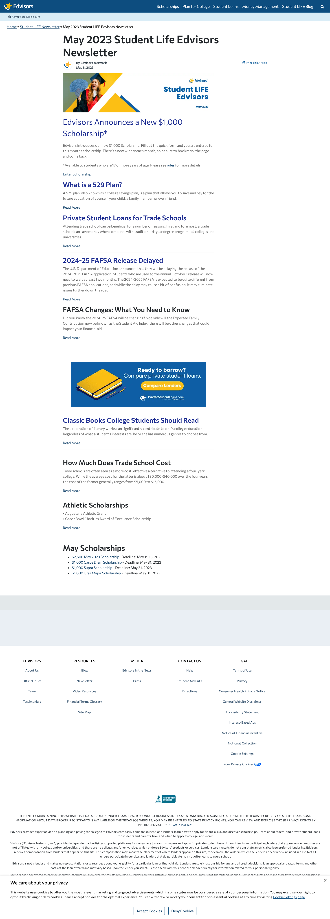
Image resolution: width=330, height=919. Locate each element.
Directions (189, 691)
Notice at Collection (242, 743)
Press (137, 681)
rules (170, 165)
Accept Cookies (149, 911)
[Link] (165, 798)
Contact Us (189, 661)
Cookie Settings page (289, 897)
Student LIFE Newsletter (39, 26)
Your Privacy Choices (238, 764)
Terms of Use (242, 670)
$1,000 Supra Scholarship (92, 567)
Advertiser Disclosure (25, 16)
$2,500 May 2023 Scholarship (95, 557)
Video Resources (84, 691)
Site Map (84, 712)
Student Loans (226, 6)
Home (12, 26)
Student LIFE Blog (297, 6)
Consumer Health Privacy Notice (242, 691)
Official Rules (31, 681)
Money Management (260, 6)
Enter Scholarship (77, 174)
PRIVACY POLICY (180, 825)
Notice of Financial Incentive (242, 733)
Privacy (242, 681)
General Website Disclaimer (242, 701)
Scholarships (168, 6)
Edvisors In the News (137, 670)
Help (189, 670)
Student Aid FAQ (190, 681)
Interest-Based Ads (242, 722)
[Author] (67, 64)
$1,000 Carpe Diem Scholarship (97, 562)
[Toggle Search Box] (322, 6)
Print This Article (256, 62)
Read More (71, 207)
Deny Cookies (182, 911)
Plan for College (196, 6)
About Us (32, 670)
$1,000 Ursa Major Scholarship (96, 573)
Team (32, 691)
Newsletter (84, 681)
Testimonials (32, 701)
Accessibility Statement (242, 712)
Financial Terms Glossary (84, 701)
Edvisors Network (94, 63)
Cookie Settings (242, 753)
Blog (84, 670)
